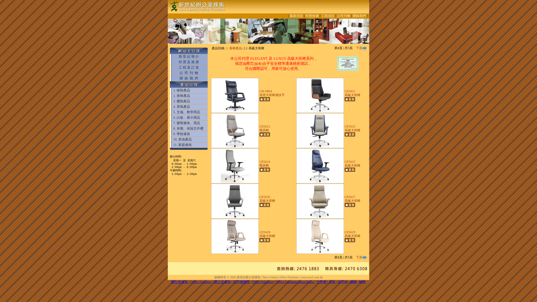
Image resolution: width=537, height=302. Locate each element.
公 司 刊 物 (189, 73)
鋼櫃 (353, 282)
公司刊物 (343, 16)
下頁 (359, 48)
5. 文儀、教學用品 (186, 112)
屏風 (332, 282)
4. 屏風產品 (181, 106)
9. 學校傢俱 (181, 134)
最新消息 (296, 16)
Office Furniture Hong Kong (295, 282)
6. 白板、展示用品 (186, 117)
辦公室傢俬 (179, 282)
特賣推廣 (312, 16)
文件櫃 (321, 282)
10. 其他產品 (182, 139)
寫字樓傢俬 (241, 282)
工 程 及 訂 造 (189, 67)
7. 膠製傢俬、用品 (186, 123)
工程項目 (328, 16)
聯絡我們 (359, 16)
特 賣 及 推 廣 (189, 62)
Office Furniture (201, 282)
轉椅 (362, 282)
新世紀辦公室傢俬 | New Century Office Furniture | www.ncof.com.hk (280, 277)
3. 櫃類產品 (181, 101)
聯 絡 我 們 (189, 78)
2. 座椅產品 (181, 96)
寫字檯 (343, 282)
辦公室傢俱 (222, 282)
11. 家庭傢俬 (182, 145)
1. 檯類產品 (181, 90)
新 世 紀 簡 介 (189, 56)
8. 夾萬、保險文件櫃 (188, 128)
